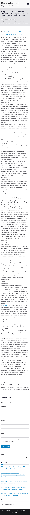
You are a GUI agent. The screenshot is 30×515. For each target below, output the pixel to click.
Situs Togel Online (10, 34)
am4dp (4, 31)
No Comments (18, 34)
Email (3, 427)
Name (3, 420)
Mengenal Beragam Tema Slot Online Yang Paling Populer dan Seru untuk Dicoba (14, 494)
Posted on (14, 31)
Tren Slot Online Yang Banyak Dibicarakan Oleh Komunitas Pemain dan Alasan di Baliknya (13, 488)
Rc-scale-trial (10, 3)
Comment (4, 406)
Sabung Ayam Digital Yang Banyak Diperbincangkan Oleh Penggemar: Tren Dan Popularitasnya (13, 475)
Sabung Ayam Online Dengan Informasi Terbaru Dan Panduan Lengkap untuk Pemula (14, 482)
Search (2, 454)
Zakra (24, 510)
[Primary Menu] (28, 4)
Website (3, 433)
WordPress (14, 512)
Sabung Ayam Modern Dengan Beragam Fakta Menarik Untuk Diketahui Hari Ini (13, 468)
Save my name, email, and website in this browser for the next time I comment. (15, 440)
